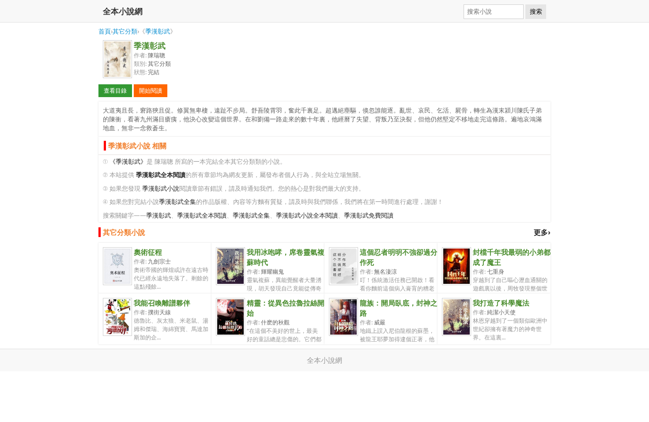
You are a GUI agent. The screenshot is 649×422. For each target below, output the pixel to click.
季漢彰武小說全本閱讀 (307, 215)
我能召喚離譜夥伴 (162, 303)
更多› (542, 232)
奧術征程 (148, 252)
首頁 (104, 31)
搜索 (536, 11)
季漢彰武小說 (160, 188)
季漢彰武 (157, 31)
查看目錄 (115, 90)
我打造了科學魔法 (501, 303)
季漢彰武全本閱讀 (201, 215)
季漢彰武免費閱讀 (368, 215)
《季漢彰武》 (128, 161)
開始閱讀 (150, 90)
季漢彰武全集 (177, 201)
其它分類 (125, 31)
